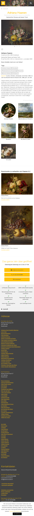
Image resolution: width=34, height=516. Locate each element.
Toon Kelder (4, 396)
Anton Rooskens (5, 456)
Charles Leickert (5, 348)
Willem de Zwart (5, 417)
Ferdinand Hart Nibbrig (7, 389)
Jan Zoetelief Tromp (6, 363)
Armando (3, 427)
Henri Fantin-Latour (6, 384)
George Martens (5, 449)
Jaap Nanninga (5, 451)
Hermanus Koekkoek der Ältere (9, 345)
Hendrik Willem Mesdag (7, 353)
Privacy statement (5, 491)
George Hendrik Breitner (7, 382)
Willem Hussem (5, 444)
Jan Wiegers (4, 457)
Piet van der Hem (5, 391)
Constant (3, 436)
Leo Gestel (4, 387)
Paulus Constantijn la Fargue (8, 338)
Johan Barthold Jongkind (7, 342)
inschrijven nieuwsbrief (7, 483)
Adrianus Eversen (5, 337)
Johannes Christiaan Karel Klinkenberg (10, 347)
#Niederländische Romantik (9, 71)
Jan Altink (3, 424)
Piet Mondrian (4, 402)
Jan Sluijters (4, 406)
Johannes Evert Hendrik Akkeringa (9, 330)
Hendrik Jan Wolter (6, 416)
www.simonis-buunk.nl (7, 478)
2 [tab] (17, 46)
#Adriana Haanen (6, 68)
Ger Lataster (4, 446)
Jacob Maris (4, 350)
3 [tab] (19, 46)
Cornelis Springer (5, 362)
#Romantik (20, 71)
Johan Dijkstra (4, 439)
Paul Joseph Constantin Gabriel (9, 340)
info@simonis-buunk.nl (7, 479)
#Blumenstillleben (6, 73)
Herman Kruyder (5, 397)
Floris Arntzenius (5, 381)
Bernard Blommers (6, 333)
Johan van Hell (5, 441)
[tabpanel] (17, 32)
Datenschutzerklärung (15, 511)
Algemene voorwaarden (7, 490)
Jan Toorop (4, 411)
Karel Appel (4, 426)
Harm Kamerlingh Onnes (7, 404)
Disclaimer (3, 495)
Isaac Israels (4, 394)
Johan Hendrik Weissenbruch (8, 367)
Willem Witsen (5, 414)
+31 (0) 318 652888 (17, 274)
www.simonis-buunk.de (7, 501)
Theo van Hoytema (6, 392)
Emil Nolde (4, 452)
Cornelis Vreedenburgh (7, 412)
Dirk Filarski (4, 386)
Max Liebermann (5, 399)
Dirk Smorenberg (5, 407)
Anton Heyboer (5, 442)
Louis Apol (3, 332)
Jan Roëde (3, 454)
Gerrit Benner (4, 429)
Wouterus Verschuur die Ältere (9, 365)
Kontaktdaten (17, 279)
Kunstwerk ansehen (5, 199)
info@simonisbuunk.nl (17, 270)
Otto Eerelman (5, 335)
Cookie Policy (4, 493)
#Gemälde (14, 68)
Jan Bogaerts (4, 431)
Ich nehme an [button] (17, 513)
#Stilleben (15, 73)
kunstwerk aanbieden (7, 485)
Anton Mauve (4, 352)
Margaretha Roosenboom (7, 358)
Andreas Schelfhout (6, 360)
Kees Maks (4, 401)
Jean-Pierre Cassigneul (7, 434)
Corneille (3, 437)
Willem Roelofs (5, 357)
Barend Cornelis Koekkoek (7, 343)
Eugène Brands (5, 432)
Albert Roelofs (5, 355)
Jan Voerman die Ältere (7, 409)
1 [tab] (14, 46)
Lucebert (3, 447)
